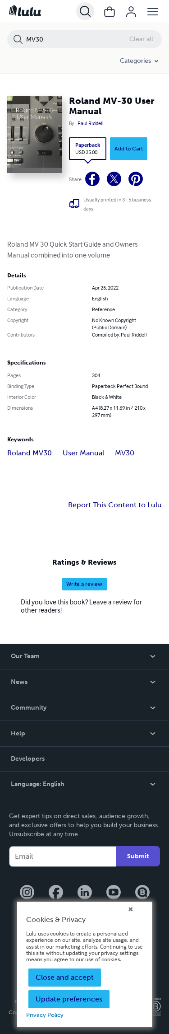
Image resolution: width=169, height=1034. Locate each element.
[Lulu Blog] (142, 893)
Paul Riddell (91, 123)
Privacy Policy (45, 1014)
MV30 (124, 453)
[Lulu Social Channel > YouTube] (113, 893)
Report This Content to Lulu (115, 505)
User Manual (83, 453)
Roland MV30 (29, 453)
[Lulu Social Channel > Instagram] (27, 893)
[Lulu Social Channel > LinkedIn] (85, 893)
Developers (28, 759)
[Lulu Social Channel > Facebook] (56, 893)
